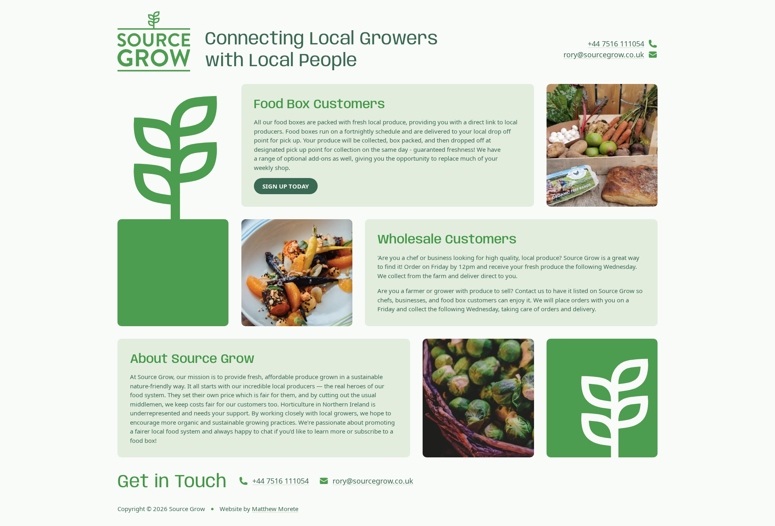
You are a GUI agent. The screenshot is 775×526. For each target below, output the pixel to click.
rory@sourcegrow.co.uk (603, 54)
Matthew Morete (275, 509)
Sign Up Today (285, 186)
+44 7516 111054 (616, 43)
